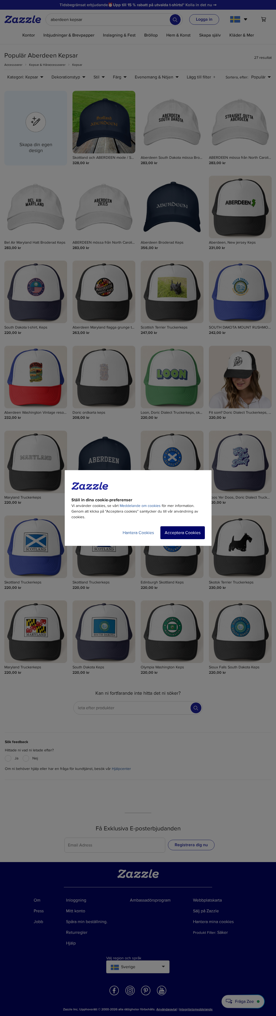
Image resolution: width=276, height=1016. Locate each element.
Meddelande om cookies (140, 505)
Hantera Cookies (138, 532)
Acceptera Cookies (183, 532)
